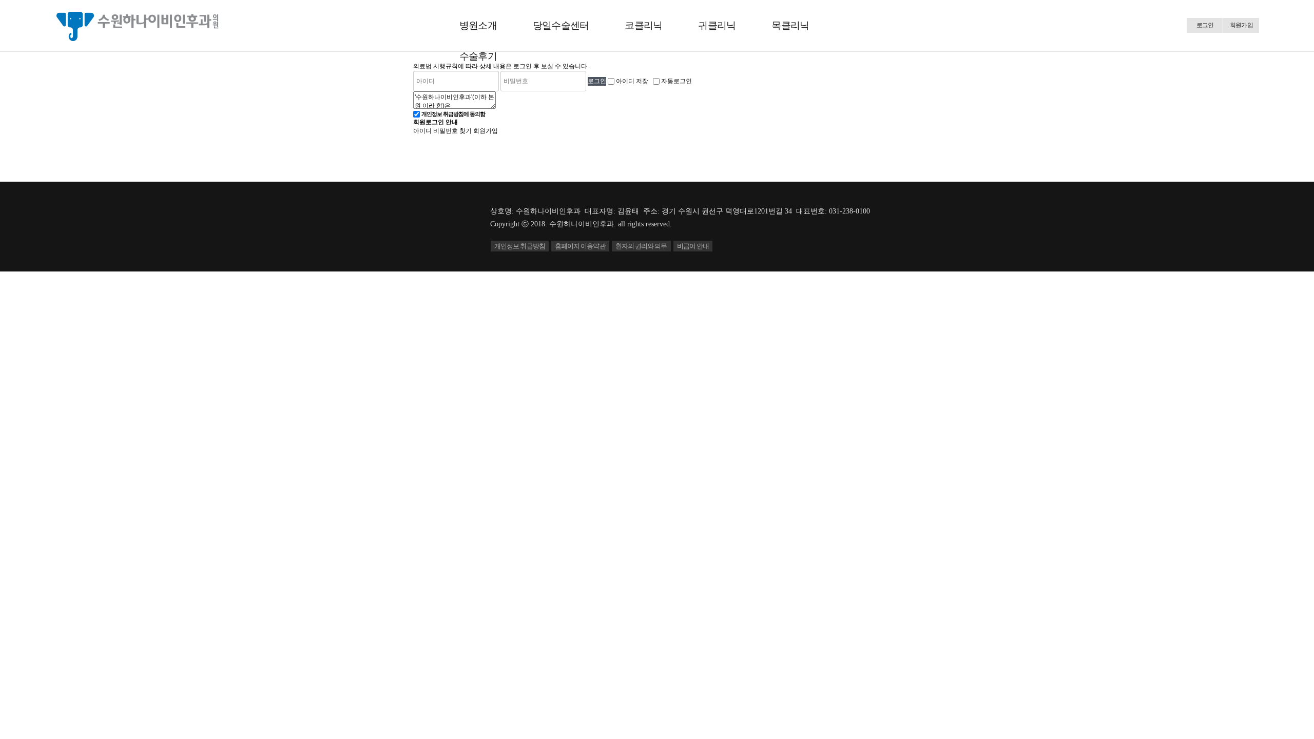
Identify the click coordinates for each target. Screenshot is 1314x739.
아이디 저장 (632, 81)
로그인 (1205, 25)
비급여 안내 (693, 246)
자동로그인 (676, 81)
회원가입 (1241, 25)
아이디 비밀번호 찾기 (442, 130)
